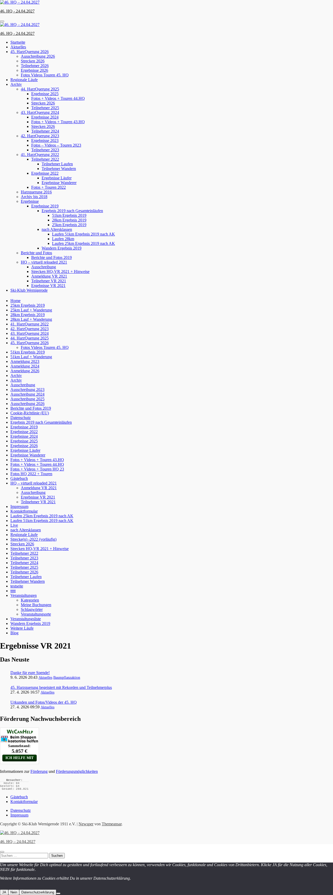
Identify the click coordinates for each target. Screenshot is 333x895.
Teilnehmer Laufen (57, 164)
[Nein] (58, 893)
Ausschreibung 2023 (27, 389)
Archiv (16, 84)
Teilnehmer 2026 (35, 65)
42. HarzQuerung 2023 (40, 136)
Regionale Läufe (24, 79)
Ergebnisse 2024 (45, 117)
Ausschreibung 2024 (27, 394)
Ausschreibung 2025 (27, 399)
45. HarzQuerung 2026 (29, 51)
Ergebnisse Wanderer (59, 182)
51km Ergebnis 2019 (69, 215)
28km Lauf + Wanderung (31, 319)
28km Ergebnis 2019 (69, 220)
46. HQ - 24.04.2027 (17, 11)
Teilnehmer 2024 (45, 131)
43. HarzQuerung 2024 (40, 112)
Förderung (39, 771)
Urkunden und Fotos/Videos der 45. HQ (43, 702)
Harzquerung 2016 (36, 192)
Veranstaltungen (23, 595)
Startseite (17, 42)
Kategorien (30, 600)
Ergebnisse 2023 (45, 140)
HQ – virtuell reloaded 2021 (44, 262)
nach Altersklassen (57, 229)
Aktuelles (18, 47)
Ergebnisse (30, 201)
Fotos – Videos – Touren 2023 (56, 145)
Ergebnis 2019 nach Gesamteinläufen (72, 210)
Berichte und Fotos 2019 (51, 257)
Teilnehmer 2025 (45, 108)
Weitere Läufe (22, 628)
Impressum (19, 506)
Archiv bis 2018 (34, 196)
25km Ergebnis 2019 (69, 225)
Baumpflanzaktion (66, 678)
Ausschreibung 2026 (38, 56)
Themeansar (111, 824)
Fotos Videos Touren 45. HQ (45, 75)
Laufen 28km (63, 239)
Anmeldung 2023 (24, 361)
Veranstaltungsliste (25, 619)
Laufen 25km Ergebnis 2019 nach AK (83, 243)
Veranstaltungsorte (36, 614)
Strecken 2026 (32, 61)
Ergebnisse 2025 (45, 94)
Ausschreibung (43, 267)
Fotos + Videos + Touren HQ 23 (37, 469)
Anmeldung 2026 (24, 371)
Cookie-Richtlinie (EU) (29, 413)
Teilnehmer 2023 (45, 150)
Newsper (86, 824)
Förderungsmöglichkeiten (77, 771)
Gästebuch (19, 478)
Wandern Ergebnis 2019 (61, 248)
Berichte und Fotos (36, 253)
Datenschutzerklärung (37, 892)
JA (4, 892)
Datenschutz (20, 417)
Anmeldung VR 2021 (49, 276)
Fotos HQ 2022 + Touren (31, 474)
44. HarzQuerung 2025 (40, 89)
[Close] (2, 852)
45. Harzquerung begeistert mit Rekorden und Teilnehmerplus (61, 687)
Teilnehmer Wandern (59, 168)
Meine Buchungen (36, 605)
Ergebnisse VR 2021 (48, 285)
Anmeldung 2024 (24, 366)
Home (15, 300)
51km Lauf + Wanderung (31, 357)
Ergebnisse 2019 (45, 206)
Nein (13, 892)
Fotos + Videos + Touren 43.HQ (58, 122)
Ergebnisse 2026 (34, 70)
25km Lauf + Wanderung (31, 310)
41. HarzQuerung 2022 (40, 154)
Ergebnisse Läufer (57, 178)
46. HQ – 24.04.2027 (17, 841)
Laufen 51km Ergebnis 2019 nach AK (83, 234)
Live (14, 525)
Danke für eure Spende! (30, 672)
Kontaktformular (24, 511)
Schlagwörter (32, 609)
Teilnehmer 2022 (45, 159)
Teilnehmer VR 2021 (48, 281)
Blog (14, 633)
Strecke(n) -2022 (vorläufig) (33, 539)
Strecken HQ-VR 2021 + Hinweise (60, 271)
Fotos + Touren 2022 (48, 187)
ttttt (13, 591)
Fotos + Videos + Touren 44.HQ (58, 98)
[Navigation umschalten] (2, 21)
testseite (16, 586)
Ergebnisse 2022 (45, 173)
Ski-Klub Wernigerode (29, 290)
